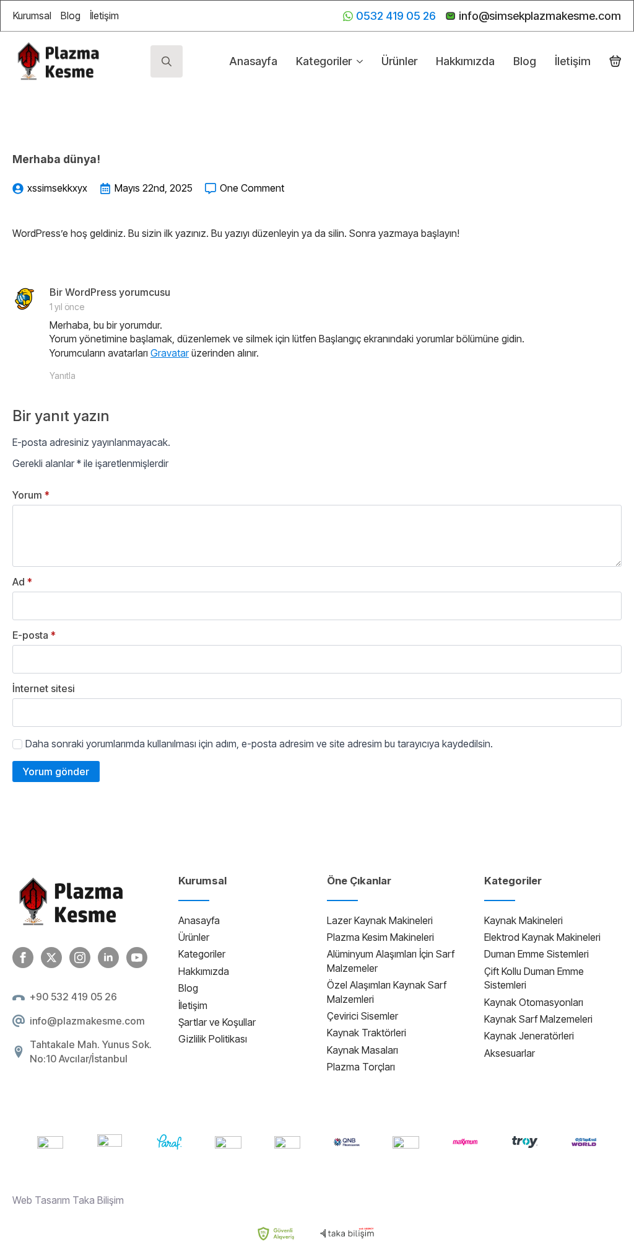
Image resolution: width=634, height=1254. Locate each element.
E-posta (34, 635)
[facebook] (22, 957)
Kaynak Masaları (362, 1050)
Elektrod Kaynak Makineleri (542, 937)
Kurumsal (32, 15)
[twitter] (51, 957)
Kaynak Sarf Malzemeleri (538, 1019)
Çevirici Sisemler (362, 1016)
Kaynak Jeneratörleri (529, 1035)
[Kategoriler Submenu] (357, 61)
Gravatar (169, 353)
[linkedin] (108, 957)
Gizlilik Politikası (212, 1039)
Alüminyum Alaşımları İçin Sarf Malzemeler (390, 961)
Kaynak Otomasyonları (533, 1002)
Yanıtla (63, 375)
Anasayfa (253, 61)
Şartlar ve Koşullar (217, 1022)
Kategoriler (324, 61)
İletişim (104, 15)
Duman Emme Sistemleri (536, 954)
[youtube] (136, 957)
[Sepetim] (615, 61)
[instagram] (79, 957)
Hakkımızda (465, 61)
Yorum (31, 495)
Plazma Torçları (361, 1067)
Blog (70, 15)
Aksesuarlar (509, 1053)
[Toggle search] (166, 61)
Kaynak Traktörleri (366, 1032)
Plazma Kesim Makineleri (380, 937)
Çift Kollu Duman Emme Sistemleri (534, 978)
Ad (22, 582)
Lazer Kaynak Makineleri (380, 920)
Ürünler (399, 61)
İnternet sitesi (43, 688)
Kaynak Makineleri (523, 920)
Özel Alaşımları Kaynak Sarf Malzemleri (386, 992)
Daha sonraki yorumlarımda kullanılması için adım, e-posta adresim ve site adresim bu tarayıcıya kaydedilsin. (259, 743)
